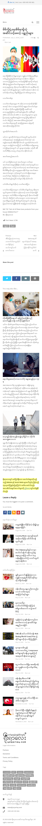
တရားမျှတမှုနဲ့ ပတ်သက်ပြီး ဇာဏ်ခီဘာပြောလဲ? (27, 699)
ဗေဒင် (25, 782)
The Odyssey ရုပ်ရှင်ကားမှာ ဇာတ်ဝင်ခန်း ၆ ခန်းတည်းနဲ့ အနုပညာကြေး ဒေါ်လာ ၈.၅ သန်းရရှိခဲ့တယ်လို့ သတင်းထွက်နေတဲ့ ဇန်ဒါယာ (27, 556)
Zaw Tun (29, 530)
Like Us (11, 2)
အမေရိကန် (31, 785)
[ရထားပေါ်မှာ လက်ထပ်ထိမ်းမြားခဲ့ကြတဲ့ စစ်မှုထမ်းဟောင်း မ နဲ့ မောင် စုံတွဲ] (8, 603)
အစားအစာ (21, 785)
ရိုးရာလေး (15, 819)
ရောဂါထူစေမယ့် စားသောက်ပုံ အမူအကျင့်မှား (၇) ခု (21, 380)
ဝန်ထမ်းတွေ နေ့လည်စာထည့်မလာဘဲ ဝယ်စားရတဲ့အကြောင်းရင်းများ (27, 592)
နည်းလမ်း (18, 782)
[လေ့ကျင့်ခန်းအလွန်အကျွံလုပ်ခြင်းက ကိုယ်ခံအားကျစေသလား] (21, 412)
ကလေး (20, 772)
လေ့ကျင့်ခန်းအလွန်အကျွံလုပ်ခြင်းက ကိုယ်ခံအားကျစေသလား (19, 438)
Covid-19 (7, 772)
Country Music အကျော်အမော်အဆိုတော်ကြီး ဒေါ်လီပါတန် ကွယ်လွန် (27, 539)
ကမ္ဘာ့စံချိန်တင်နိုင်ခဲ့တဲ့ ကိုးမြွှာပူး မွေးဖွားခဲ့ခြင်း (27, 526)
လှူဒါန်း (6, 785)
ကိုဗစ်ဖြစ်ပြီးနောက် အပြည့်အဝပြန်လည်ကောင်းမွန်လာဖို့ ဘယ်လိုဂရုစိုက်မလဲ (17, 319)
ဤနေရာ (27, 488)
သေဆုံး (13, 785)
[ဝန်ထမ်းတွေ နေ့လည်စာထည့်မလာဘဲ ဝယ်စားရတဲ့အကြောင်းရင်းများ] (8, 589)
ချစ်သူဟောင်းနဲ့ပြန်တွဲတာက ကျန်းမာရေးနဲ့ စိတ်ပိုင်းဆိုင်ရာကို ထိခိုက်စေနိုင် (26, 578)
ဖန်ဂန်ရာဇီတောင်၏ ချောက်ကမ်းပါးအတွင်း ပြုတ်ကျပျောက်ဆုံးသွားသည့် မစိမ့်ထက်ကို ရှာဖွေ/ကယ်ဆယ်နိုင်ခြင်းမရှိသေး (27, 684)
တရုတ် (17, 779)
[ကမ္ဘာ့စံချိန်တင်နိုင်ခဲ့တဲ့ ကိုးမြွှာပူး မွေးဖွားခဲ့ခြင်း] (8, 525)
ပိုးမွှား (13, 226)
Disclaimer (6, 754)
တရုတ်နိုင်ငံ (25, 779)
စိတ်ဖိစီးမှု (29, 775)
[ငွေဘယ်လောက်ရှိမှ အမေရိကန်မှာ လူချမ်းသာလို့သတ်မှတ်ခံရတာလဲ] (8, 664)
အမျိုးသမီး (7, 788)
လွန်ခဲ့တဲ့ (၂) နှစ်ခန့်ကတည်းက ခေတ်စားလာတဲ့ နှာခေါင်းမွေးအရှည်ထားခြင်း (27, 622)
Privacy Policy (7, 761)
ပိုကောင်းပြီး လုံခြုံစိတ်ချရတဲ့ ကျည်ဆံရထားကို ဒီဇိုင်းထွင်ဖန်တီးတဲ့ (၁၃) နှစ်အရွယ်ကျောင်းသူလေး (26, 714)
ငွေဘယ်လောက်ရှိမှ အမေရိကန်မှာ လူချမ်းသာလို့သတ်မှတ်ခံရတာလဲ (27, 667)
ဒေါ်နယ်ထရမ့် (8, 782)
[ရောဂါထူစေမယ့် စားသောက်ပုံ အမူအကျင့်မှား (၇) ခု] (21, 354)
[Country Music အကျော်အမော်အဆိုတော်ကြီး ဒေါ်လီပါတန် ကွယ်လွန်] (8, 536)
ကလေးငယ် (29, 772)
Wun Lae (8, 42)
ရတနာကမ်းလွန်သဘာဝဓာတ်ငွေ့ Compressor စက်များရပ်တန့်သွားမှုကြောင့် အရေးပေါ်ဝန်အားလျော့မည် (27, 652)
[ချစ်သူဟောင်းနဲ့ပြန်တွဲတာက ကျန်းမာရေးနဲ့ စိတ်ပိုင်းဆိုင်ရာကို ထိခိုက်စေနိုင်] (8, 575)
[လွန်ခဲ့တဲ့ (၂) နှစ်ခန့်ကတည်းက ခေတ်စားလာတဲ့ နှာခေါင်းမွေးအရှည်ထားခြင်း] (8, 620)
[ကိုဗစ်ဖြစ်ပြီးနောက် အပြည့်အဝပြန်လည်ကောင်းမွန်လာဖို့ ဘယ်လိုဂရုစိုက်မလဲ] (21, 293)
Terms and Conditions (10, 757)
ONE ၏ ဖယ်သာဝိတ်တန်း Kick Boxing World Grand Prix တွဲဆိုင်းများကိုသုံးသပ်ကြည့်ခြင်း (27, 636)
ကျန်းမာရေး (20, 775)
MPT (13, 772)
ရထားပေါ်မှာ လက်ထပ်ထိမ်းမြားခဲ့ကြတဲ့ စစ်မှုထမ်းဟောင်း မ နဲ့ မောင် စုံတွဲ (26, 607)
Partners (6, 750)
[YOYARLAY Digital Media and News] (21, 11)
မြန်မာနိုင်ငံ (33, 782)
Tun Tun (27, 642)
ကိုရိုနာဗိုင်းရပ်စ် (9, 775)
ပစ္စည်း (6, 226)
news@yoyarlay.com (14, 807)
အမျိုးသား (16, 788)
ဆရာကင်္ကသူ (8, 779)
